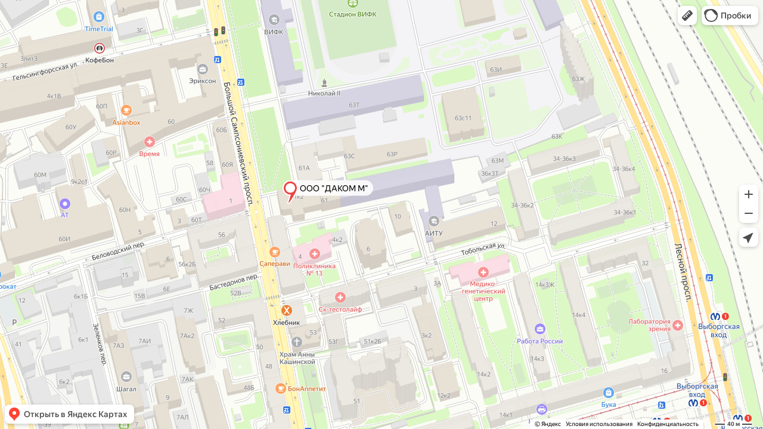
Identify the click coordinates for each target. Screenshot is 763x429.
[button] (687, 15)
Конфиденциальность (668, 424)
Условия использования (599, 424)
